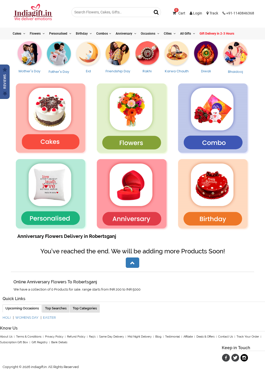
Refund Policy (76, 336)
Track (213, 13)
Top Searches (56, 308)
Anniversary (124, 33)
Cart (180, 13)
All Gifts (186, 33)
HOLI (7, 317)
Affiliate (188, 336)
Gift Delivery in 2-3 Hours (217, 33)
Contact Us (225, 336)
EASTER (49, 317)
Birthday (82, 33)
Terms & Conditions (28, 336)
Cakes (17, 33)
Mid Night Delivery (140, 336)
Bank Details (59, 342)
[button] (132, 262)
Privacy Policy (54, 336)
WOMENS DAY (26, 317)
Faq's (92, 336)
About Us (6, 336)
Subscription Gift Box (14, 342)
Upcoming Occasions (22, 308)
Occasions (148, 33)
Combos (102, 33)
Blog (158, 336)
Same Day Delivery (111, 336)
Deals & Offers (205, 336)
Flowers (35, 33)
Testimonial (172, 336)
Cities (168, 33)
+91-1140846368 (239, 13)
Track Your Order (248, 336)
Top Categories (85, 308)
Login (197, 13)
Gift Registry (40, 342)
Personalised (58, 33)
